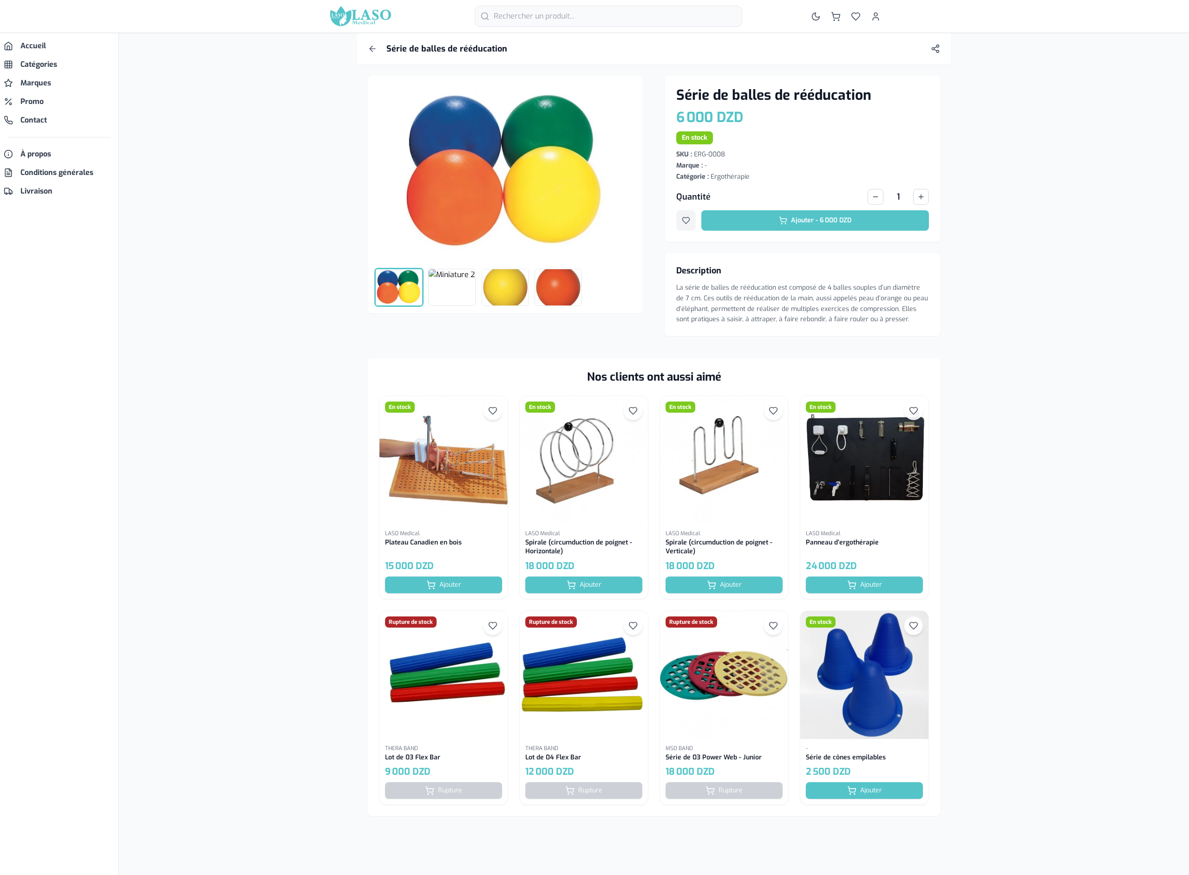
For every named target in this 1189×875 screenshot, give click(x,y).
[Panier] (835, 16)
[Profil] (875, 16)
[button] (443, 497)
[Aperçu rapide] (443, 460)
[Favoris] (855, 16)
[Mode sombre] (815, 16)
